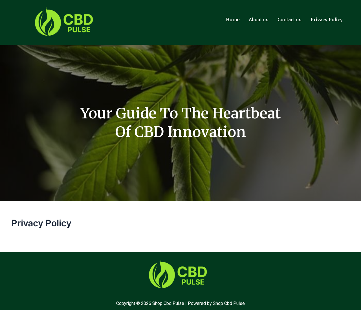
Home (233, 19)
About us (258, 19)
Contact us (289, 19)
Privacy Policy (327, 19)
